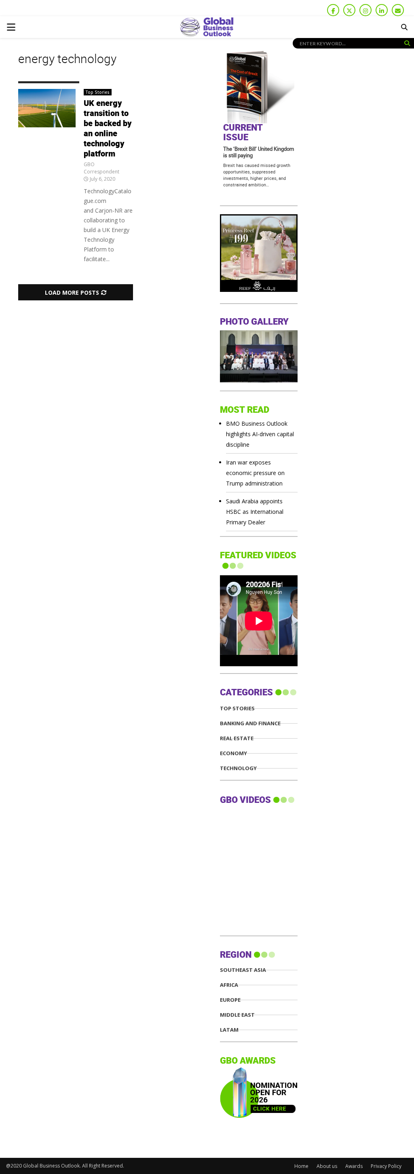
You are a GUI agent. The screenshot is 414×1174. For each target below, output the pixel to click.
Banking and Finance (250, 723)
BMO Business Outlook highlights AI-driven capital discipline (260, 434)
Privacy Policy (386, 1166)
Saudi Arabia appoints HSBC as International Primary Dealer (254, 511)
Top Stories (98, 92)
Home (301, 1166)
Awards (354, 1166)
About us (327, 1166)
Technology (238, 768)
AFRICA (229, 985)
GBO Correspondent (101, 168)
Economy (233, 753)
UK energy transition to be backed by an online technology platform (108, 128)
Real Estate (236, 738)
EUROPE (230, 1000)
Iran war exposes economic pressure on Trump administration (255, 472)
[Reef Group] (259, 290)
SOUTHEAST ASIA (243, 970)
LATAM (229, 1029)
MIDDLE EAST (237, 1014)
